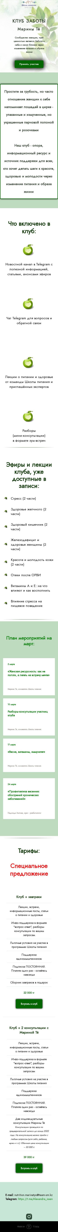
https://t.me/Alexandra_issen (35, 1199)
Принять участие (29, 64)
